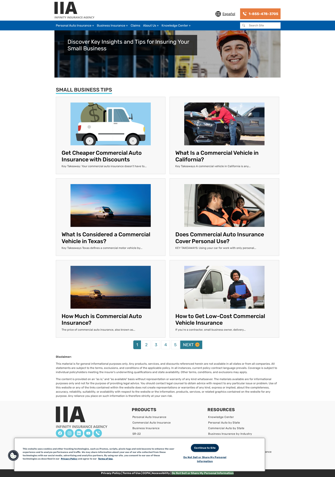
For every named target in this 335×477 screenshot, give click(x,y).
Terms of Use (132, 473)
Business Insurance (111, 25)
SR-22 (136, 433)
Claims (135, 25)
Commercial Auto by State (226, 428)
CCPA (147, 473)
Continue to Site (205, 447)
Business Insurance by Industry (230, 433)
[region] (139, 454)
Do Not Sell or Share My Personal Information (204, 459)
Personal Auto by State (224, 422)
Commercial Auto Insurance (151, 422)
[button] (13, 455)
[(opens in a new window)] (60, 433)
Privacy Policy (111, 473)
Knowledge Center (175, 25)
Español (228, 14)
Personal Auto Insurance (73, 25)
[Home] (75, 10)
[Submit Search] (243, 25)
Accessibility (161, 473)
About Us (149, 25)
